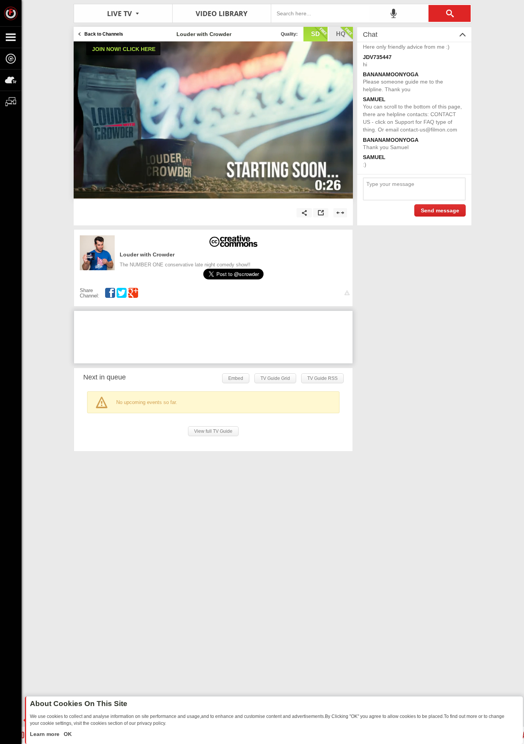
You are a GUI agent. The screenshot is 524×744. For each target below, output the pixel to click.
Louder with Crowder (147, 254)
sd (315, 34)
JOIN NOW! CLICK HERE (123, 49)
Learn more (45, 734)
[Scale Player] (340, 212)
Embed (235, 378)
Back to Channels (103, 34)
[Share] (304, 212)
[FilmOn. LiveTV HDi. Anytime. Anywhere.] (10, 13)
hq (340, 34)
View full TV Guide (213, 431)
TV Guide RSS (322, 378)
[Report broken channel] (346, 293)
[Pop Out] (320, 212)
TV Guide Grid (275, 378)
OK (67, 734)
